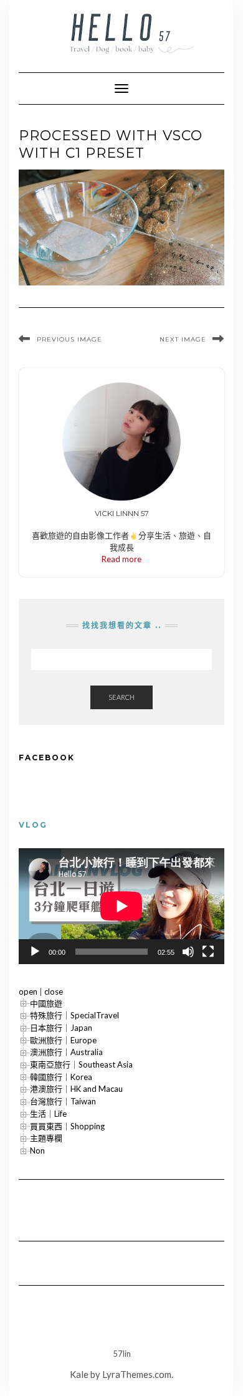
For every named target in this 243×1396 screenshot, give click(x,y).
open (28, 992)
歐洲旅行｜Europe (63, 1040)
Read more (121, 559)
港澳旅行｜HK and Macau (76, 1089)
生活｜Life (48, 1114)
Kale (79, 1374)
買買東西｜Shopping (67, 1126)
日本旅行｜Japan (61, 1028)
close (53, 992)
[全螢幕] (208, 951)
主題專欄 (46, 1138)
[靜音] (188, 951)
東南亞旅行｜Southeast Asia (81, 1064)
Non (37, 1150)
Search (121, 697)
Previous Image (69, 339)
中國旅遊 (46, 1003)
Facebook (47, 757)
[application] (121, 906)
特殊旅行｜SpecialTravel (74, 1015)
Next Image (183, 339)
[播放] (35, 951)
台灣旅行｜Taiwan (63, 1101)
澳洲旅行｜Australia (66, 1052)
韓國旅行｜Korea (61, 1077)
